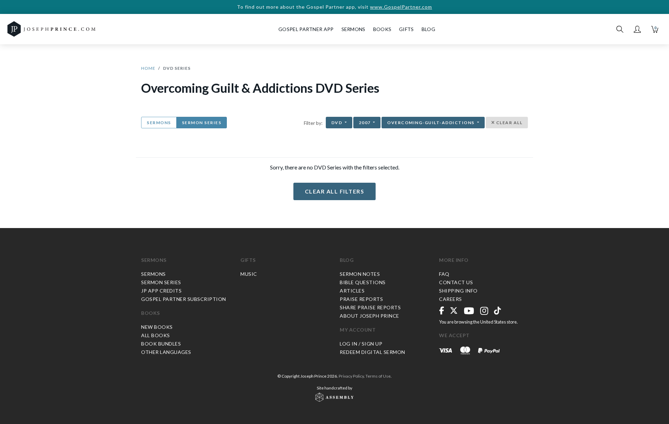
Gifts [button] (406, 29)
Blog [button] (428, 29)
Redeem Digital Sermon (372, 352)
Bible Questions (363, 282)
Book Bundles (161, 344)
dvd (337, 122)
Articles (352, 291)
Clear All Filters (334, 191)
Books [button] (382, 29)
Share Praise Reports (370, 307)
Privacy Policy (351, 376)
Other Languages (166, 352)
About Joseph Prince (369, 316)
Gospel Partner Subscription (183, 299)
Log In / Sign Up (361, 344)
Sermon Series (202, 122)
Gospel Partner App (305, 29)
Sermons (159, 122)
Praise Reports (361, 299)
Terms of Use (378, 376)
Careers (450, 299)
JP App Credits (161, 291)
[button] (637, 29)
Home (148, 68)
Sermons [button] (353, 29)
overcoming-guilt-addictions (431, 122)
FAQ (444, 274)
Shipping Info (458, 291)
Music (248, 274)
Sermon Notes (360, 274)
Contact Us (456, 282)
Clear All (508, 122)
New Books (157, 327)
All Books (155, 335)
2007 (365, 122)
